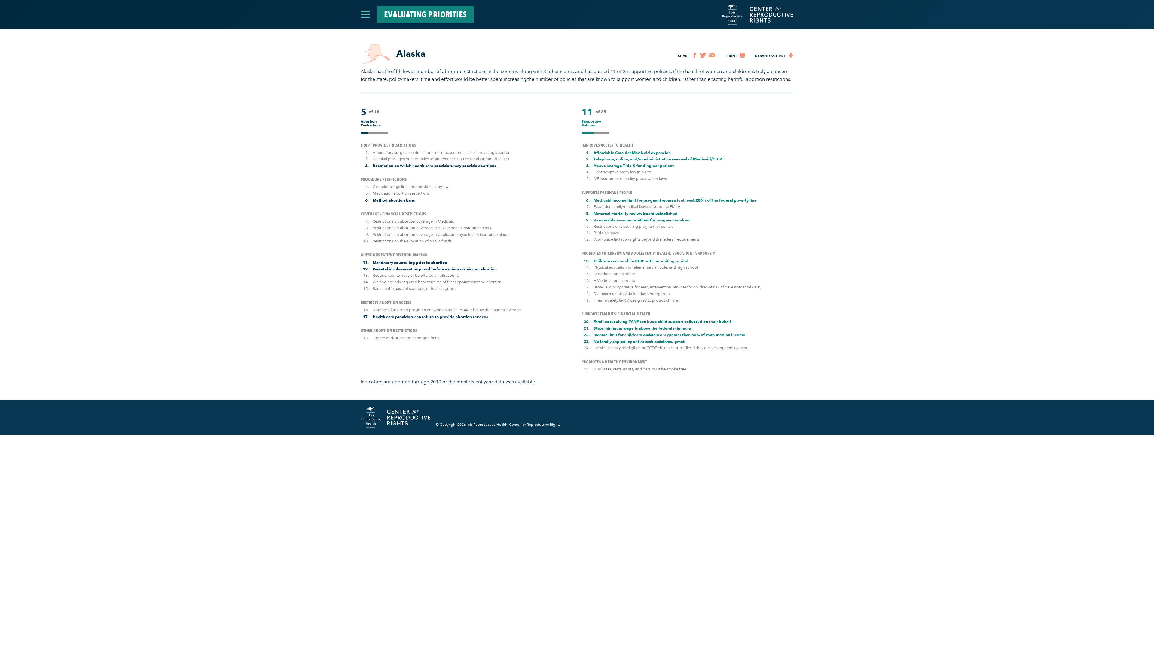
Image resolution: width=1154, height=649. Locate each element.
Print (742, 55)
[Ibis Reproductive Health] (732, 15)
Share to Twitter (703, 55)
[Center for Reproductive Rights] (768, 15)
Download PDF (790, 55)
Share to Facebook (695, 55)
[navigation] (365, 13)
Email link (712, 55)
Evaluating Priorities (425, 14)
